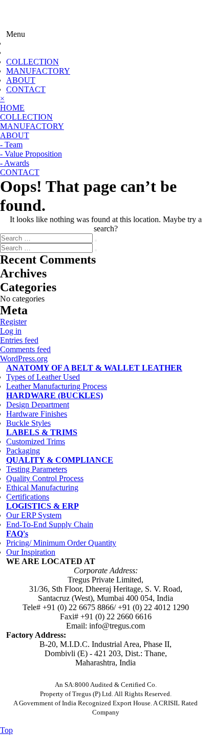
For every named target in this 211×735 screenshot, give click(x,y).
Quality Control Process (44, 478)
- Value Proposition (31, 153)
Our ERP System (33, 515)
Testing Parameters (36, 469)
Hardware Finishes (36, 413)
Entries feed (19, 340)
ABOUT (20, 80)
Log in (11, 331)
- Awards (14, 163)
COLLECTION (32, 61)
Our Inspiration (30, 552)
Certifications (27, 496)
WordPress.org (24, 358)
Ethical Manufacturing (42, 487)
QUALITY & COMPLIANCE (59, 460)
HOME (12, 107)
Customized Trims (35, 441)
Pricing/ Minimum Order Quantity (61, 542)
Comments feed (25, 349)
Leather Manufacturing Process (56, 386)
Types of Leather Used (43, 377)
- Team (11, 144)
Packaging (23, 450)
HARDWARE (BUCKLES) (54, 395)
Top (6, 730)
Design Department (37, 404)
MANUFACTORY (38, 71)
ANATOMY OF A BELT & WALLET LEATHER (94, 367)
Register (13, 321)
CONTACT (26, 89)
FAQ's (17, 533)
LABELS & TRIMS (41, 432)
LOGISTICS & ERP (42, 506)
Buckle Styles (28, 423)
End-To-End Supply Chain (49, 524)
